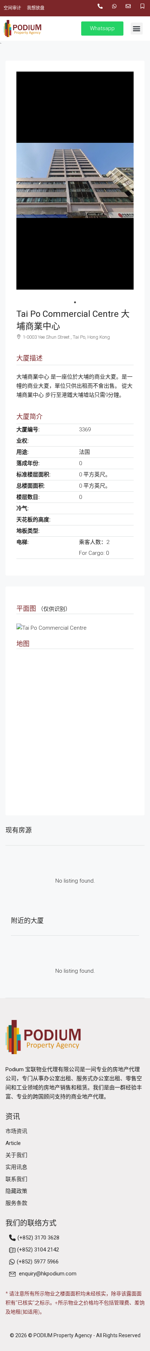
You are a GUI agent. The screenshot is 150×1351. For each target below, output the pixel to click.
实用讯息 (16, 1167)
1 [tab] (75, 302)
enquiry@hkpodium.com (47, 1273)
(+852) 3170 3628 (38, 1237)
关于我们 (16, 1155)
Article (13, 1143)
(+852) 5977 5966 (38, 1261)
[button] (137, 29)
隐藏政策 (16, 1191)
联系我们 (16, 1179)
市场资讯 (16, 1131)
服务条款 (16, 1203)
